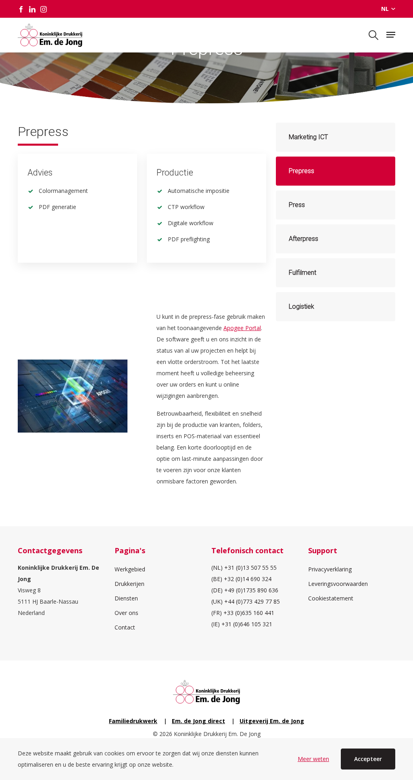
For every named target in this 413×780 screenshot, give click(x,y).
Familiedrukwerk (133, 721)
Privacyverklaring (330, 569)
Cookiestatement (330, 598)
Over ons (126, 613)
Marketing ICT (308, 137)
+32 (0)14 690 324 (247, 579)
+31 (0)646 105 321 (246, 624)
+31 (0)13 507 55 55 (250, 567)
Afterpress (303, 239)
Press (297, 205)
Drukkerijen (129, 584)
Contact (125, 627)
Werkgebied (130, 569)
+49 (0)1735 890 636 (251, 590)
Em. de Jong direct (198, 721)
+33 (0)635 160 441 (248, 613)
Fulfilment (302, 272)
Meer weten (313, 759)
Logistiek (301, 306)
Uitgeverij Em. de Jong (272, 721)
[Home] (50, 35)
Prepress (301, 171)
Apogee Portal (242, 328)
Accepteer (368, 759)
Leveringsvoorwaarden (338, 584)
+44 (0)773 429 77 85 (252, 601)
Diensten (126, 598)
